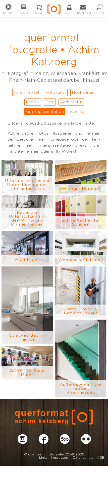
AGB (100, 457)
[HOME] (54, 11)
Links (43, 457)
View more (27, 177)
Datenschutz (83, 457)
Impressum (60, 457)
